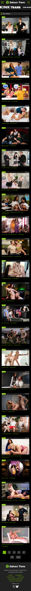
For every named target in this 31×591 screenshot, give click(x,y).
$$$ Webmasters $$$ (15, 579)
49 (12, 557)
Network (21, 577)
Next (18, 557)
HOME (10, 575)
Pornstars (11, 577)
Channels (18, 575)
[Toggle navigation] (2, 2)
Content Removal (15, 581)
